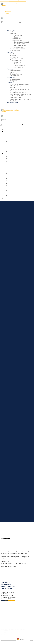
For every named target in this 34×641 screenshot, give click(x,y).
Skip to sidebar (13, 1)
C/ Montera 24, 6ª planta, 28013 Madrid (13, 629)
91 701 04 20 (8, 631)
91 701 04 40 (8, 632)
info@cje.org (5, 634)
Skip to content (4, 1)
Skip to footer (22, 1)
